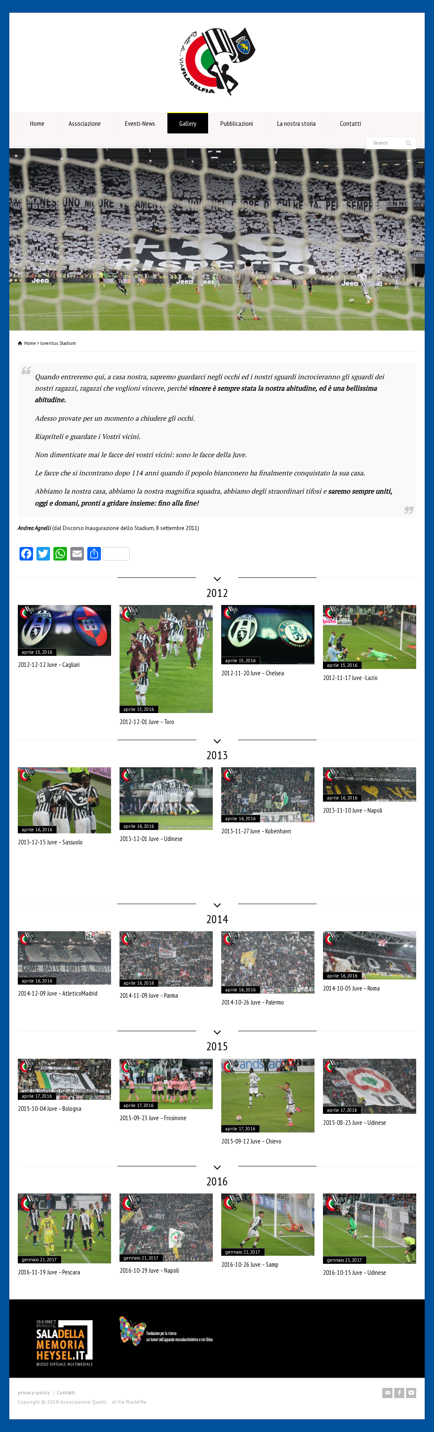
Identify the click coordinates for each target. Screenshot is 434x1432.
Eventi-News (140, 123)
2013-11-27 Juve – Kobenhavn (256, 831)
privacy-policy (34, 1392)
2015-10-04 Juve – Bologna (49, 1109)
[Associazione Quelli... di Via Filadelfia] (217, 96)
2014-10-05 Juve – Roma (351, 988)
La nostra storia (296, 123)
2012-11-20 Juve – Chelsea (252, 673)
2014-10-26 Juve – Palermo (252, 1002)
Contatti (350, 123)
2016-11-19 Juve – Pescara (49, 1272)
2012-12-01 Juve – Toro (147, 722)
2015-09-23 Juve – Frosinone (153, 1118)
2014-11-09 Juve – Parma (149, 995)
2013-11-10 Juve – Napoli (352, 810)
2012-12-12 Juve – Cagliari (49, 664)
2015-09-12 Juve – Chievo (251, 1141)
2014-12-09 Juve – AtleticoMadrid (57, 993)
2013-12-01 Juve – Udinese (151, 839)
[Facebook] (399, 1393)
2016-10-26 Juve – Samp (249, 1264)
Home (37, 123)
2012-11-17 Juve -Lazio (350, 678)
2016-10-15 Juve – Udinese (354, 1272)
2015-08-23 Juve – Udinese (354, 1122)
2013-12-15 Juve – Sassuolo (50, 842)
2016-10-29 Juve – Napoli (149, 1270)
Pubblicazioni (236, 123)
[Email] (387, 1393)
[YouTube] (411, 1393)
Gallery (187, 123)
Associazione (85, 123)
